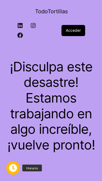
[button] (13, 168)
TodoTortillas (51, 11)
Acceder (73, 30)
